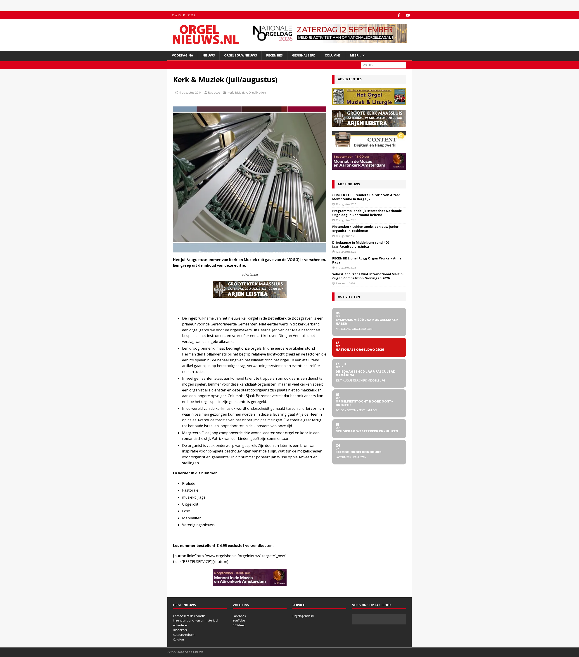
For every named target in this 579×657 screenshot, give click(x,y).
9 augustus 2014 (190, 92)
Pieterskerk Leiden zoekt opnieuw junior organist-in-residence (365, 228)
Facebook (239, 616)
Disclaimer (180, 630)
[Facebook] (399, 15)
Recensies (274, 55)
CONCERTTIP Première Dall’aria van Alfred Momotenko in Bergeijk (366, 197)
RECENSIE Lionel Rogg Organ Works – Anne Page (366, 260)
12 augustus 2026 (346, 251)
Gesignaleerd (304, 55)
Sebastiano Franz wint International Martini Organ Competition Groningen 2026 (367, 276)
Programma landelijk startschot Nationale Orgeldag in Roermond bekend (367, 213)
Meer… (355, 55)
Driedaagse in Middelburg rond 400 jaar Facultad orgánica (360, 244)
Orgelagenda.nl (303, 616)
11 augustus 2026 (346, 267)
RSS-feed (239, 625)
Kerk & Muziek (237, 92)
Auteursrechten (184, 635)
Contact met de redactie (189, 616)
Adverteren (181, 625)
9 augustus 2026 (345, 283)
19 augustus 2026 (346, 220)
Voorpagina (182, 55)
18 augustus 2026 (346, 236)
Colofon (178, 639)
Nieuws (208, 55)
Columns (333, 55)
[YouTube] (408, 15)
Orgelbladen (257, 92)
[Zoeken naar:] (383, 65)
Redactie (214, 92)
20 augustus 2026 (346, 204)
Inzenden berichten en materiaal (195, 620)
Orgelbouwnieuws (240, 55)
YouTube (239, 620)
